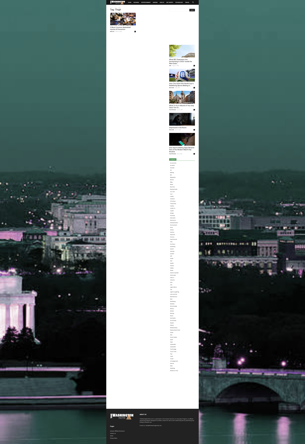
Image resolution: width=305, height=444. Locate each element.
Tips (171, 354)
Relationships (173, 327)
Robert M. (112, 31)
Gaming (155, 2)
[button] (193, 2)
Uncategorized (174, 361)
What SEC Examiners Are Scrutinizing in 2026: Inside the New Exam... (180, 61)
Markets (172, 304)
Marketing (173, 301)
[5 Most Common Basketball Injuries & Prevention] (123, 19)
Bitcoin (172, 179)
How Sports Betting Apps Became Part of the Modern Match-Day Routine (181, 150)
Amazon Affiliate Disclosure (117, 431)
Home (111, 7)
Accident (172, 165)
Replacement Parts (175, 330)
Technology (179, 2)
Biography (173, 177)
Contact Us (113, 433)
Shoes (171, 332)
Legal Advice (173, 287)
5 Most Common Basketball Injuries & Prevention (120, 28)
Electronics (173, 220)
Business (136, 2)
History (172, 265)
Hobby (172, 268)
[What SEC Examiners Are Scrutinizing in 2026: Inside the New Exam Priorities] (182, 51)
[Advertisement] (182, 28)
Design (172, 213)
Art (171, 170)
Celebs (172, 196)
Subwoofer (173, 344)
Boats (171, 184)
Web (171, 366)
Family (172, 230)
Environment (173, 225)
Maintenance (173, 296)
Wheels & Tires (174, 370)
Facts (171, 227)
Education (172, 218)
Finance (172, 237)
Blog (171, 182)
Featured (172, 234)
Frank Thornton (172, 109)
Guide (171, 258)
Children (172, 199)
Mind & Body (173, 306)
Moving (172, 313)
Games (172, 249)
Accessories (173, 163)
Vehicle (172, 363)
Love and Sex (173, 294)
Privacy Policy (113, 438)
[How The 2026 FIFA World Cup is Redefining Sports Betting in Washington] (182, 75)
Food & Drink (173, 239)
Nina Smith (171, 87)
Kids (171, 282)
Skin (171, 335)
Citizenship (173, 203)
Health (162, 2)
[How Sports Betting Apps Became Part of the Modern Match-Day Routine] (182, 139)
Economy (172, 215)
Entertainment (146, 2)
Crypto (172, 210)
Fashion (172, 232)
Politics (172, 325)
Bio (171, 175)
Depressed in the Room (177, 128)
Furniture (172, 244)
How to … (172, 277)
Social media (173, 337)
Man (171, 299)
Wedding (172, 368)
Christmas (173, 201)
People (172, 323)
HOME (129, 2)
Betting (172, 172)
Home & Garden (174, 273)
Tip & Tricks (173, 351)
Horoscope (173, 275)
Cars (171, 194)
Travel (187, 2)
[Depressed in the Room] (182, 119)
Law (171, 284)
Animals (172, 167)
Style (171, 342)
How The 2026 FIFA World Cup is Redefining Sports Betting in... (181, 84)
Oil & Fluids (173, 320)
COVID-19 (172, 208)
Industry (172, 280)
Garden (172, 253)
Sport (171, 339)
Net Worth (169, 2)
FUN (171, 241)
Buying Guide (173, 189)
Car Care (172, 191)
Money (172, 308)
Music (171, 315)
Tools (171, 356)
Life (171, 289)
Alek (170, 65)
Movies (172, 311)
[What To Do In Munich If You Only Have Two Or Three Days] (182, 97)
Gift (171, 256)
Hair (171, 261)
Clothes (172, 206)
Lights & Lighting (174, 292)
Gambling (172, 246)
